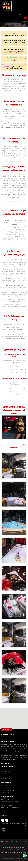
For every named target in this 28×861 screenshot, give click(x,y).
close (23, 444)
